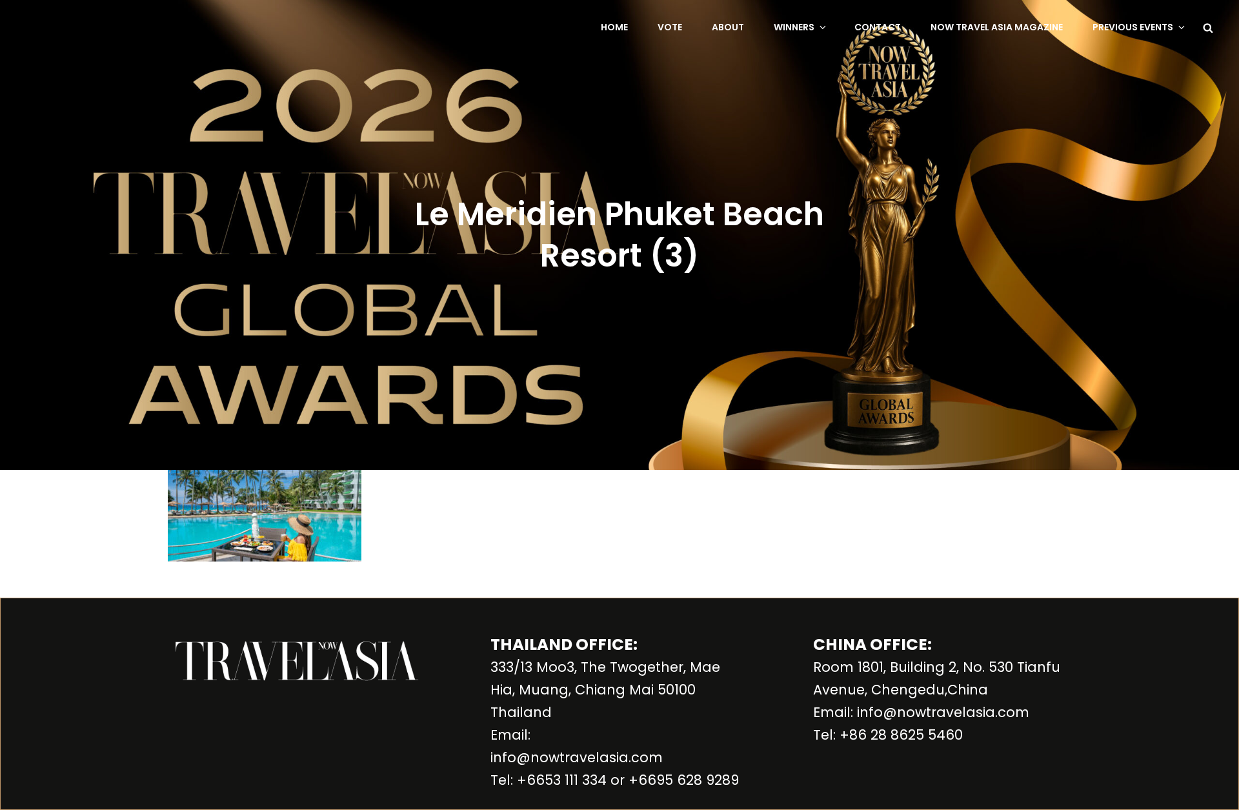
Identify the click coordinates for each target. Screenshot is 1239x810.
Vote (670, 27)
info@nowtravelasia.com (576, 757)
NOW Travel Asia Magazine (997, 27)
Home (614, 27)
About (728, 27)
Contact (877, 27)
